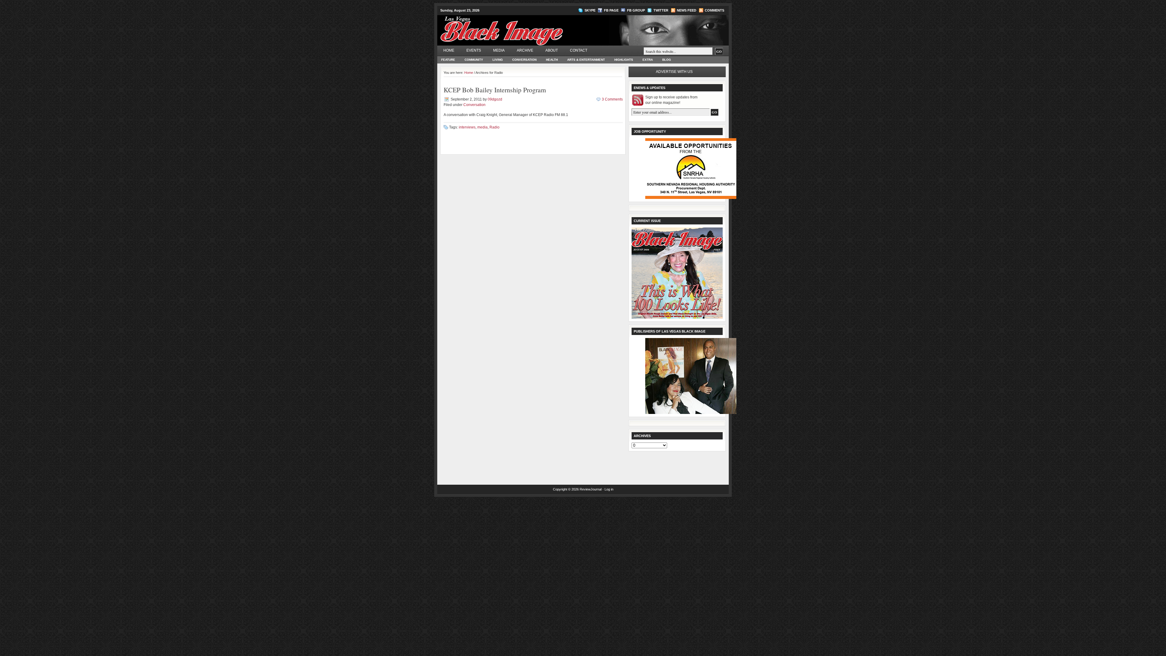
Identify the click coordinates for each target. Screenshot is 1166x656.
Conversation (524, 59)
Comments (714, 10)
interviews (467, 127)
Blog (666, 59)
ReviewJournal (591, 489)
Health (552, 59)
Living (498, 59)
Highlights (623, 59)
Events (473, 50)
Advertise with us (674, 72)
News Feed (686, 10)
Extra (648, 59)
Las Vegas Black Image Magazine (525, 27)
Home (448, 50)
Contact (578, 50)
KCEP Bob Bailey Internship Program (495, 89)
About (551, 50)
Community (474, 59)
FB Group (636, 10)
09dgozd (495, 99)
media (482, 127)
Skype (590, 10)
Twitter (660, 10)
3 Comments (612, 99)
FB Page (611, 10)
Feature (448, 59)
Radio (494, 127)
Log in (609, 489)
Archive (525, 50)
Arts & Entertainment (586, 59)
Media (499, 50)
